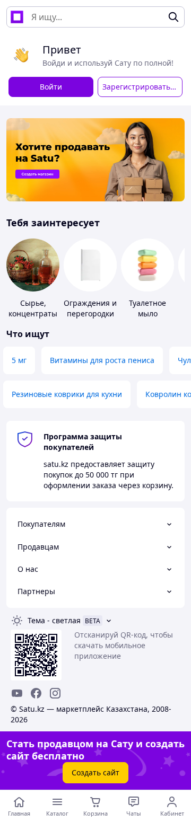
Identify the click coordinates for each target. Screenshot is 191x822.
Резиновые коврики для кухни (67, 394)
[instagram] (55, 693)
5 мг (19, 360)
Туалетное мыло (147, 308)
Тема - (54, 620)
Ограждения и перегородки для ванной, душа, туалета (90, 319)
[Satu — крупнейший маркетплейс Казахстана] (17, 17)
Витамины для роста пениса (102, 360)
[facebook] (36, 693)
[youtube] (17, 693)
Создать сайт (95, 772)
